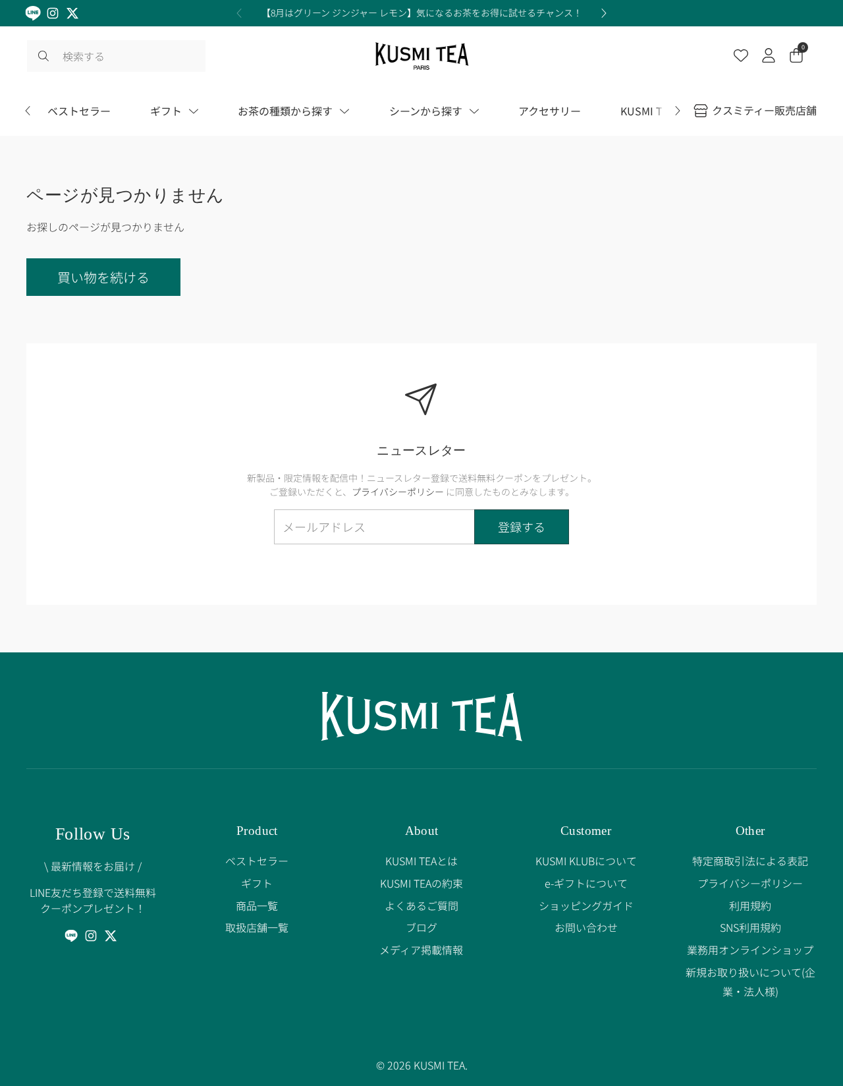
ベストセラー (256, 861)
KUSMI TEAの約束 (421, 883)
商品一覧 (257, 905)
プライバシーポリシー (398, 491)
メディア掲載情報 (421, 949)
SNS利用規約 (750, 927)
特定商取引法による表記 (750, 861)
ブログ (421, 927)
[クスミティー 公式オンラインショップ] (422, 56)
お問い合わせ (586, 927)
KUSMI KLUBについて (586, 861)
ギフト (257, 883)
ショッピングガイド (586, 905)
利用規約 (750, 905)
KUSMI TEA (439, 1065)
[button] (796, 56)
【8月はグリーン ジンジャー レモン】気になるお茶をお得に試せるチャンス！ (421, 13)
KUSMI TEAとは (421, 861)
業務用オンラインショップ (750, 949)
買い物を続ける (103, 277)
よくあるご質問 (421, 905)
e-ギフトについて (586, 883)
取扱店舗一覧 (256, 927)
